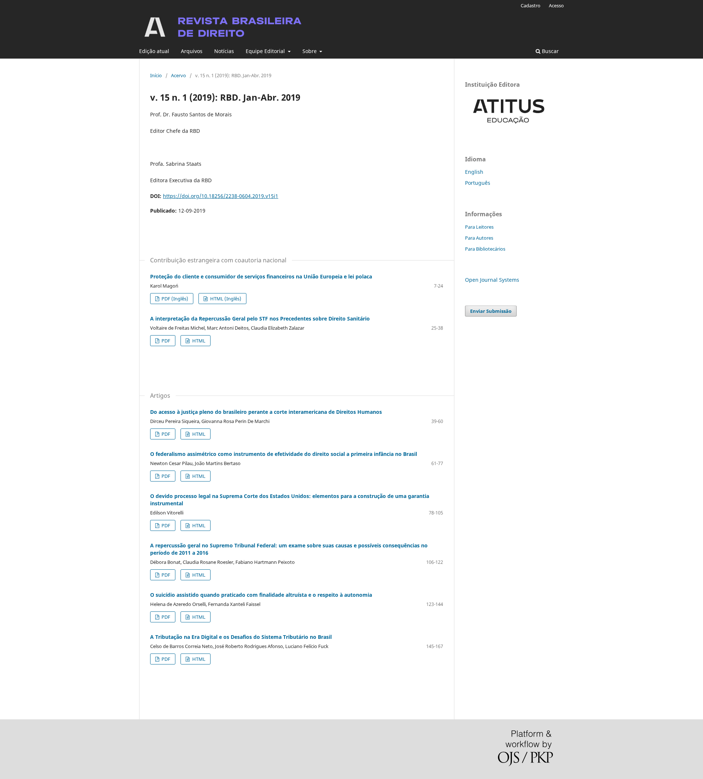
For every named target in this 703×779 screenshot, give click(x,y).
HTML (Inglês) (225, 298)
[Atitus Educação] (509, 128)
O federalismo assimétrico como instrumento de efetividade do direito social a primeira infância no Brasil (283, 453)
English (474, 171)
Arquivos (191, 51)
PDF (165, 340)
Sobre (310, 51)
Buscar (549, 51)
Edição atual (154, 51)
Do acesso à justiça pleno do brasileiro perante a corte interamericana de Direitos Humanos (266, 411)
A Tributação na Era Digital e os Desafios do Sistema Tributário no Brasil (241, 636)
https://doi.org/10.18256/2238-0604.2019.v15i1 (220, 195)
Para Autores (479, 238)
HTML (198, 340)
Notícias (224, 51)
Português (477, 182)
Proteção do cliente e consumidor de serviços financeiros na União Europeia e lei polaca (261, 276)
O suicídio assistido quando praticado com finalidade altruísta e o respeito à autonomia (261, 594)
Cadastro (530, 5)
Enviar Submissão (491, 311)
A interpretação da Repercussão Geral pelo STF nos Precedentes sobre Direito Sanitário (260, 318)
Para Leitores (479, 227)
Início (156, 75)
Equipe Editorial (266, 51)
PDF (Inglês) (174, 298)
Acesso (556, 5)
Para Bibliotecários (485, 249)
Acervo (178, 75)
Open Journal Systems (492, 279)
